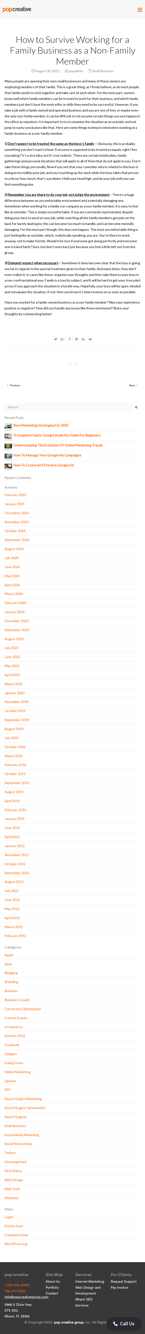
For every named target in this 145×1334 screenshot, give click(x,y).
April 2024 (12, 585)
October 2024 (15, 531)
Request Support (124, 1281)
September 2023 (17, 630)
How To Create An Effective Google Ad (44, 465)
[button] (124, 1323)
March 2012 (13, 927)
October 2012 (15, 864)
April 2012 (12, 918)
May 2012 (12, 909)
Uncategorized (15, 1162)
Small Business (103, 71)
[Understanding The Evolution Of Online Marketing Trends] (8, 446)
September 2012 (17, 873)
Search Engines (16, 1117)
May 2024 (12, 576)
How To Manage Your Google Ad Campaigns (47, 455)
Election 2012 (15, 1036)
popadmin (76, 71)
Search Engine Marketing (23, 1099)
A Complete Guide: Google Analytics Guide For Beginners (57, 435)
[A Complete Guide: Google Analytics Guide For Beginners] (8, 436)
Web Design (14, 1180)
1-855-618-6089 (16, 1285)
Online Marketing (17, 1072)
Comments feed (16, 1235)
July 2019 (12, 738)
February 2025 (15, 495)
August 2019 (14, 729)
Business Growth (17, 1000)
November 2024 (17, 522)
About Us (53, 1281)
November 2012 (17, 855)
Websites (12, 1198)
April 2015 (12, 801)
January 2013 (14, 846)
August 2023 (14, 639)
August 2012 (14, 882)
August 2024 (14, 549)
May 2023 (12, 666)
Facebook (12, 1045)
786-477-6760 (15, 1291)
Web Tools (12, 1189)
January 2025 (14, 504)
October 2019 (15, 711)
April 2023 (12, 675)
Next (132, 385)
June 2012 (12, 900)
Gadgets (11, 1054)
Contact (52, 1293)
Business (11, 991)
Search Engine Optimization (25, 1108)
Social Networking (18, 1144)
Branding (11, 982)
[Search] (136, 407)
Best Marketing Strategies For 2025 (41, 425)
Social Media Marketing (22, 1135)
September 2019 (17, 720)
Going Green (14, 1063)
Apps (8, 964)
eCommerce (14, 1027)
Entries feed (14, 1226)
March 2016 (13, 756)
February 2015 (15, 810)
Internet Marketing (89, 1281)
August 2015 (14, 792)
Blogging (11, 973)
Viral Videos (13, 1171)
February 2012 (15, 936)
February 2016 (15, 765)
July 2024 (12, 558)
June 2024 (12, 567)
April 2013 (12, 837)
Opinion (10, 1081)
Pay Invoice (119, 1287)
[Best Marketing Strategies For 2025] (8, 426)
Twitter (10, 1153)
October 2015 (15, 774)
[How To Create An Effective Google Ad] (8, 466)
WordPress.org (16, 1244)
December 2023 (17, 621)
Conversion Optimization (23, 1009)
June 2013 (12, 828)
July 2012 (12, 891)
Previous (14, 385)
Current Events (16, 1018)
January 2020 (14, 693)
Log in (9, 1217)
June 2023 (12, 657)
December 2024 (17, 513)
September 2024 (17, 540)
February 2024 (15, 603)
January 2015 (14, 819)
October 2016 (15, 747)
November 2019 (17, 702)
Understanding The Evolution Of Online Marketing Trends (58, 445)
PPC (8, 1090)
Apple (9, 955)
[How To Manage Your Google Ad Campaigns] (8, 456)
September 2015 (17, 783)
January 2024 (14, 612)
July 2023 (12, 648)
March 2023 (13, 684)
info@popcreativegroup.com (26, 1297)
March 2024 (13, 594)
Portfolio (52, 1287)
